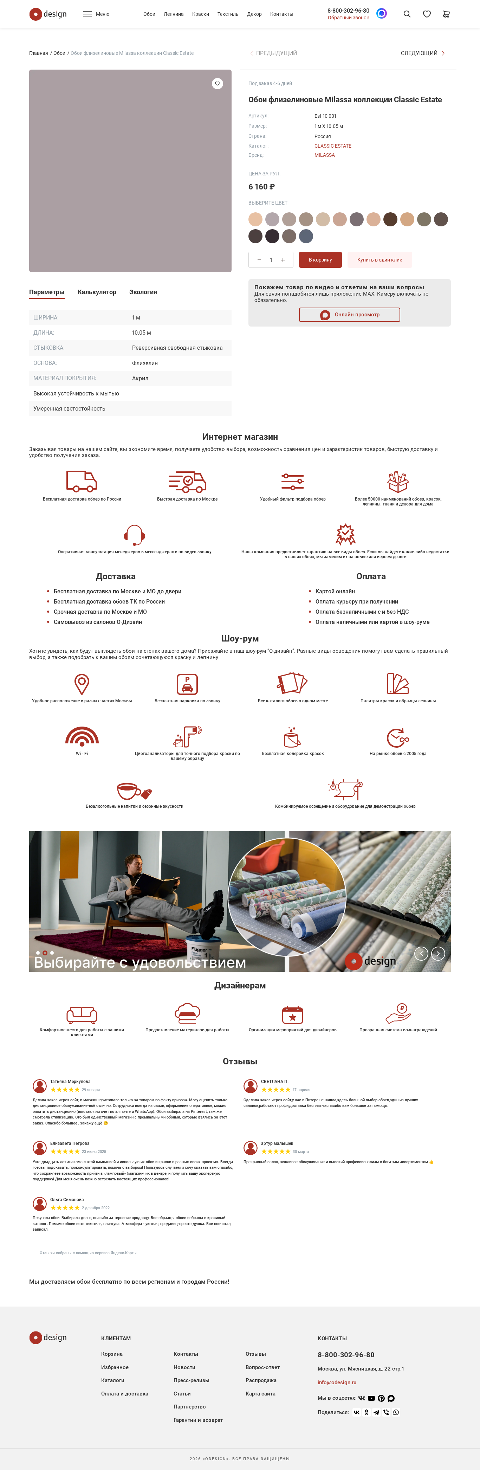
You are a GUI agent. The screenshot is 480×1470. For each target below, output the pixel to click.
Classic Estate (332, 146)
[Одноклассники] (366, 1412)
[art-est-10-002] (272, 219)
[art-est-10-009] (255, 236)
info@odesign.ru (337, 1382)
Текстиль (228, 14)
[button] (421, 954)
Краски (200, 14)
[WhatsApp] (396, 1412)
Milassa (324, 155)
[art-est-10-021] (306, 236)
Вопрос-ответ (263, 1367)
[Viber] (386, 1412)
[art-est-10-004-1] (407, 219)
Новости (184, 1367)
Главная (38, 53)
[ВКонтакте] (356, 1412)
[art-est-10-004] (390, 219)
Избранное (115, 1367)
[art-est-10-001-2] (255, 219)
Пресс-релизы (191, 1380)
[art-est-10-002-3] (323, 219)
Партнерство (190, 1407)
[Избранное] (427, 14)
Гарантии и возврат (198, 1420)
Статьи (182, 1394)
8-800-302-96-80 (348, 11)
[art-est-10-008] (441, 219)
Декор (254, 14)
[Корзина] (446, 14)
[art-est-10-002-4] (340, 219)
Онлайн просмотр (356, 314)
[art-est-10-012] (289, 236)
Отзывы (256, 1354)
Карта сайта (260, 1394)
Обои (149, 14)
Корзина (112, 1354)
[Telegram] (376, 1412)
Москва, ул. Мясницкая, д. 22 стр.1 (361, 1369)
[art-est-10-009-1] (272, 236)
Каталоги (112, 1380)
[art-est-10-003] (374, 219)
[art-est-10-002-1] (289, 219)
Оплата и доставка (124, 1394)
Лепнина (174, 14)
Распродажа (261, 1380)
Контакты (281, 14)
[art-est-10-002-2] (306, 219)
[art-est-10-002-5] (357, 219)
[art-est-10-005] (424, 219)
